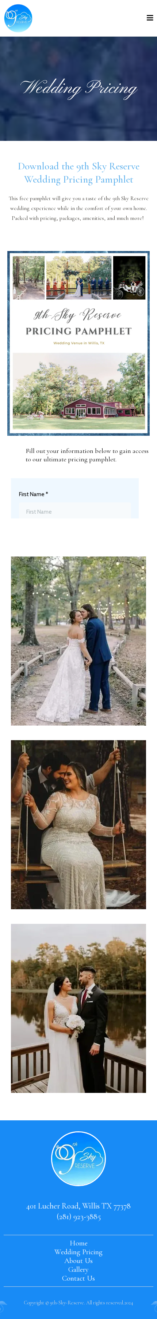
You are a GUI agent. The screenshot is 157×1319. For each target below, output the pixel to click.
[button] (150, 18)
